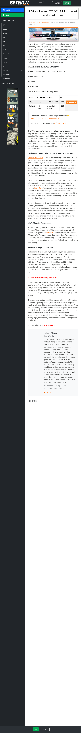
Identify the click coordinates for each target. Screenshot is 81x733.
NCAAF (5, 29)
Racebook (6, 54)
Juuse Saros (38, 188)
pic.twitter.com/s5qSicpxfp (49, 118)
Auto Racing (6, 74)
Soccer (5, 58)
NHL (4, 41)
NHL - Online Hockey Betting (41, 22)
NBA (4, 37)
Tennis (5, 62)
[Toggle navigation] (41, 3)
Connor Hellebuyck (35, 158)
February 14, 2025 (61, 123)
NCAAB (5, 33)
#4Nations (35, 118)
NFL (4, 25)
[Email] (48, 392)
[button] (57, 3)
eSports (5, 70)
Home (30, 22)
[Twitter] (45, 392)
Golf (4, 66)
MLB (4, 50)
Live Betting (7, 79)
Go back (32, 401)
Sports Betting (8, 20)
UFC (4, 46)
